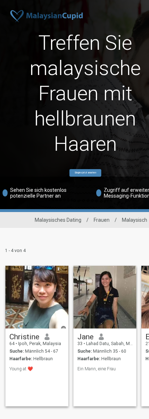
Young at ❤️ (21, 368)
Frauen (102, 220)
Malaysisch (134, 220)
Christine (24, 336)
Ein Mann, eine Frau (96, 368)
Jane (85, 336)
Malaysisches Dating (58, 220)
